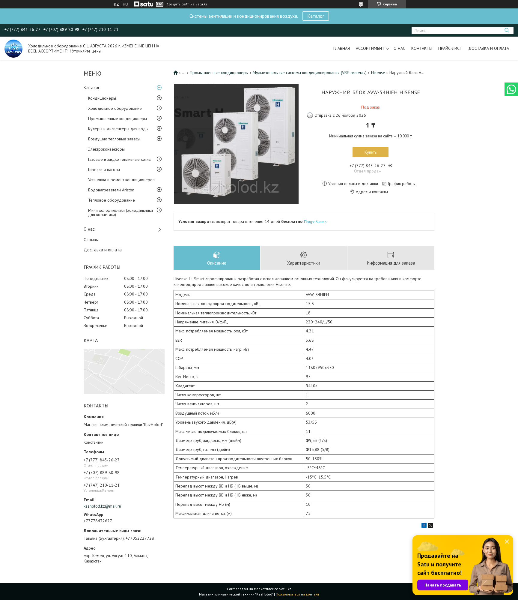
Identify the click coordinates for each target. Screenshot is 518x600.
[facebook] (424, 526)
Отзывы (91, 239)
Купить (371, 152)
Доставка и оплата (488, 48)
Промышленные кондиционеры (117, 118)
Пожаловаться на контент (297, 594)
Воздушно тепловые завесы (114, 139)
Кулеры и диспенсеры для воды (118, 128)
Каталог (315, 16)
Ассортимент (370, 48)
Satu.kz (285, 588)
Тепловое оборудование (111, 200)
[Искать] (507, 30)
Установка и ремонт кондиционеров (121, 179)
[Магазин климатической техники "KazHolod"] (13, 48)
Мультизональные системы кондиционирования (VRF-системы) (310, 72)
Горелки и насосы (104, 169)
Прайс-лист (450, 48)
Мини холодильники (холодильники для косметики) (120, 212)
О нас (399, 48)
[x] (430, 526)
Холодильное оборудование (115, 108)
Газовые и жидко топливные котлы (119, 159)
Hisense (378, 72)
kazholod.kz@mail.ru (102, 506)
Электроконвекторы (106, 149)
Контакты (421, 48)
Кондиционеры (102, 98)
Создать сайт (178, 4)
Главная (341, 48)
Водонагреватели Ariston (111, 190)
